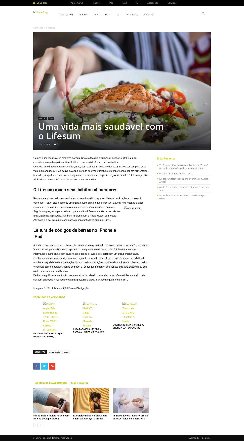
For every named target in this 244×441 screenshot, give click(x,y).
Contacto (206, 438)
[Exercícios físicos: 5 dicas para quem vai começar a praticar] (91, 400)
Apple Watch (77, 2)
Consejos (42, 118)
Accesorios (152, 2)
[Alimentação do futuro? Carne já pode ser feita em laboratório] (131, 400)
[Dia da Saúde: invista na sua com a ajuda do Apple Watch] (51, 400)
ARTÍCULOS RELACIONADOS (51, 382)
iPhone (96, 2)
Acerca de (194, 438)
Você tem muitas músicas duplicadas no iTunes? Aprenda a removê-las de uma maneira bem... (183, 167)
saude (67, 352)
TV (137, 2)
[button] (203, 14)
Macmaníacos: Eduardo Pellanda (175, 173)
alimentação (54, 352)
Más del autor (79, 382)
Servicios (172, 2)
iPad (111, 2)
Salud (51, 118)
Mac (124, 2)
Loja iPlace (42, 3)
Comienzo (38, 27)
